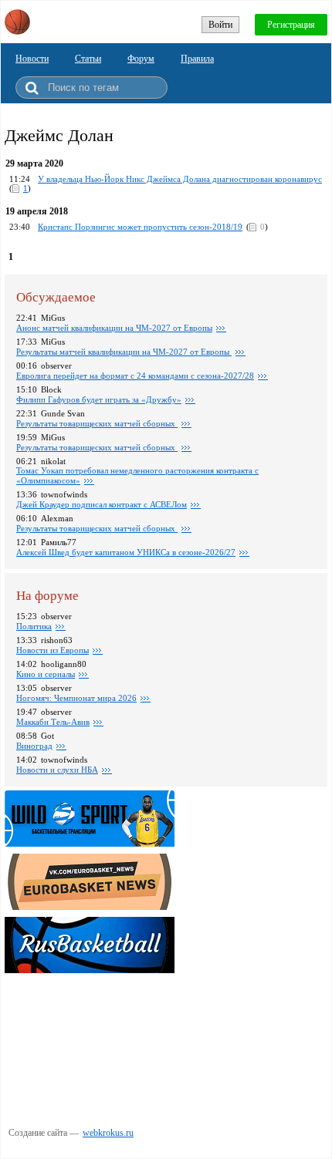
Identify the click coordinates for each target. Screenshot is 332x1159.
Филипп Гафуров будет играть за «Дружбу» (98, 399)
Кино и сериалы (45, 674)
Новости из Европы (52, 650)
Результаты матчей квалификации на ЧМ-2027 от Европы (124, 351)
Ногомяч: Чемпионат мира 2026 (76, 697)
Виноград (34, 745)
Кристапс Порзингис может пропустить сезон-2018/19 (140, 226)
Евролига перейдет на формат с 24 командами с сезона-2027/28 (135, 375)
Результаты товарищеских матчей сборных (97, 423)
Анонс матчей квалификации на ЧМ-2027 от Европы (114, 327)
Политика (34, 626)
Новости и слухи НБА (57, 769)
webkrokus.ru (108, 1132)
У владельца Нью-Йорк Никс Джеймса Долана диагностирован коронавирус (180, 179)
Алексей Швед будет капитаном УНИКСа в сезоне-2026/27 (125, 552)
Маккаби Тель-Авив (53, 721)
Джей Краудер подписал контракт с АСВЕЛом (101, 504)
